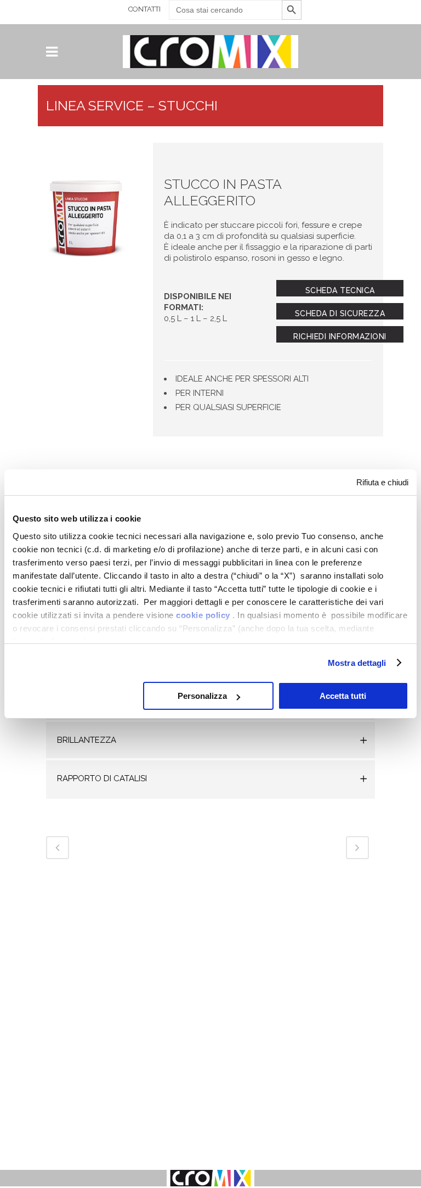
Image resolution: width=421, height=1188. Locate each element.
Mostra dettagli (357, 663)
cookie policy (203, 615)
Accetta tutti (343, 696)
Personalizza (202, 696)
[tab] (210, 741)
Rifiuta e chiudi (382, 482)
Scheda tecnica (340, 290)
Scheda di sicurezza (340, 313)
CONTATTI (144, 9)
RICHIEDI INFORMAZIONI (339, 336)
